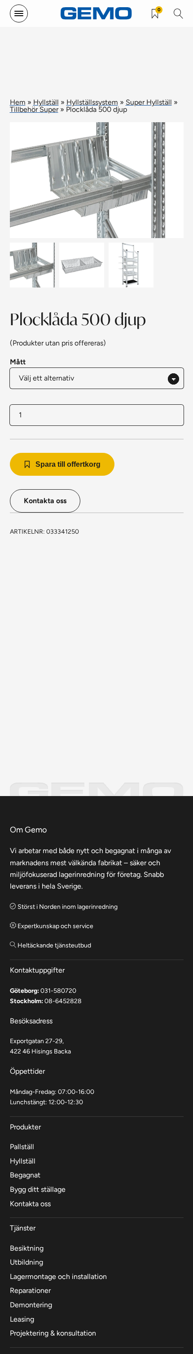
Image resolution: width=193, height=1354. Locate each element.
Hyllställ (46, 102)
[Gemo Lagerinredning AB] (96, 13)
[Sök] (179, 13)
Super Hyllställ (149, 102)
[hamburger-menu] (18, 13)
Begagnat (25, 1175)
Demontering (31, 1305)
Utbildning (26, 1262)
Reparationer (30, 1290)
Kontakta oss (45, 500)
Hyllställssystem (92, 102)
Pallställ (22, 1146)
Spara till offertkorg (68, 464)
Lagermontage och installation (58, 1276)
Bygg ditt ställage (38, 1189)
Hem (18, 102)
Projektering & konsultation (53, 1333)
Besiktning (27, 1248)
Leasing (22, 1319)
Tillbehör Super (34, 109)
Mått (18, 362)
